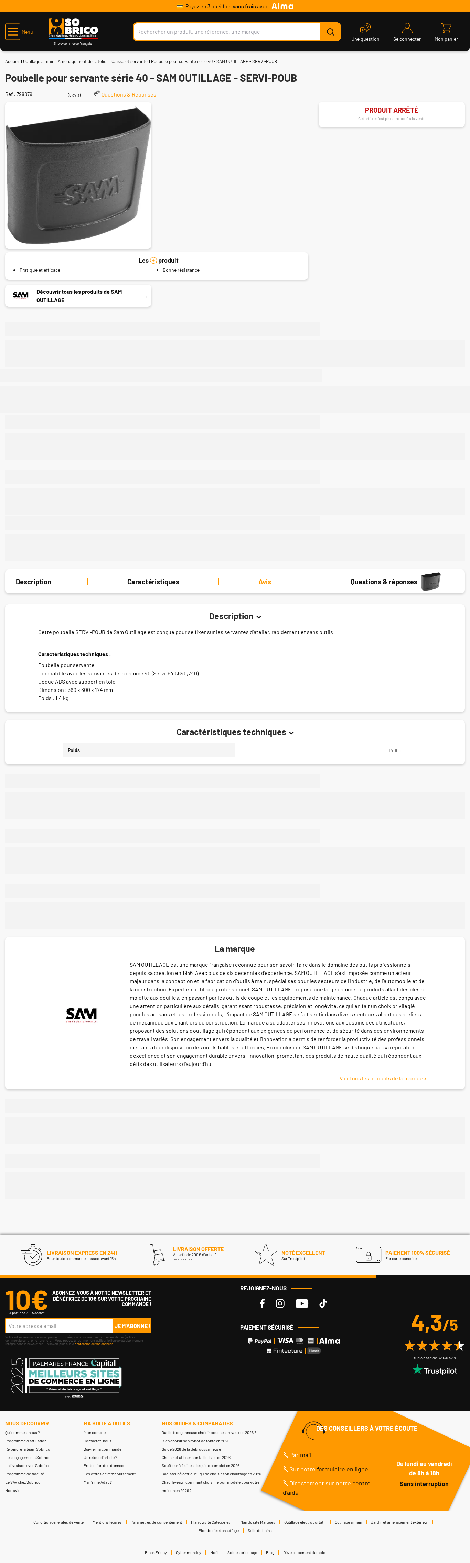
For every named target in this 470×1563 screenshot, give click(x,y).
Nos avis (12, 1490)
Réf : (10, 94)
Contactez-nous (97, 1440)
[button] (19, 31)
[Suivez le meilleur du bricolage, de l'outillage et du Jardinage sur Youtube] (302, 1303)
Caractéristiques (153, 581)
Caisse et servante (129, 61)
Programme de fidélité (24, 1473)
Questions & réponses (384, 581)
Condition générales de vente (58, 1522)
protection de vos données (94, 1344)
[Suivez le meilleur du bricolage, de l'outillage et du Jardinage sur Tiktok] (323, 1303)
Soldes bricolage (242, 1552)
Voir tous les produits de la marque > (383, 1078)
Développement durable (304, 1552)
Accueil (12, 61)
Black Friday (156, 1552)
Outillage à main (38, 61)
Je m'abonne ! (133, 1325)
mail (305, 1455)
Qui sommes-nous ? (22, 1432)
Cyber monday (188, 1552)
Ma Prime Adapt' (98, 1482)
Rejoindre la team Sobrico (27, 1448)
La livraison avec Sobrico (27, 1465)
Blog (270, 1552)
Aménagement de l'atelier (83, 61)
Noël (214, 1552)
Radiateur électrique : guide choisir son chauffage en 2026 (211, 1473)
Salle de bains (260, 1530)
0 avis (74, 94)
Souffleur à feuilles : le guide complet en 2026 (200, 1465)
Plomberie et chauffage (219, 1530)
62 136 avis (447, 1357)
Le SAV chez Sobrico (23, 1482)
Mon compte (95, 1432)
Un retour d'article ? (100, 1457)
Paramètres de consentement (156, 1522)
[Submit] (330, 31)
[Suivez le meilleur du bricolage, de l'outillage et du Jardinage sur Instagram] (280, 1303)
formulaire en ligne (342, 1469)
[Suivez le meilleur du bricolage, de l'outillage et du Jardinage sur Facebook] (262, 1303)
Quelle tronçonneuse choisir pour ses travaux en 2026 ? (209, 1432)
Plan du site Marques (257, 1522)
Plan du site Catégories (211, 1522)
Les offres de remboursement (110, 1473)
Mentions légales (107, 1522)
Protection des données (104, 1465)
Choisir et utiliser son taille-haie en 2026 (196, 1457)
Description (33, 581)
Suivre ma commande (102, 1448)
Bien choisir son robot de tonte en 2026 (195, 1440)
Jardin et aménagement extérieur (399, 1522)
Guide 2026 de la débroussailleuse (191, 1448)
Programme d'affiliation (25, 1440)
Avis (264, 581)
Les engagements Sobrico (28, 1457)
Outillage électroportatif (305, 1522)
